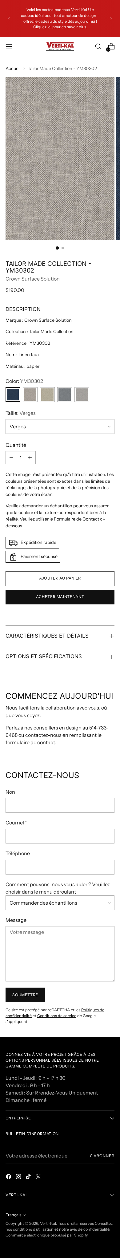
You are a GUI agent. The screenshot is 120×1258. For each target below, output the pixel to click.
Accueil (13, 68)
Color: (24, 381)
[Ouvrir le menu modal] (8, 46)
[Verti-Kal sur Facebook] (9, 1177)
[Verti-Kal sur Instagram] (19, 1177)
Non (10, 792)
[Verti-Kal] (60, 46)
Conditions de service (56, 1015)
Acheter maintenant (60, 596)
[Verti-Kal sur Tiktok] (29, 1177)
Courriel (16, 823)
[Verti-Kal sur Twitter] (38, 1177)
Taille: (21, 413)
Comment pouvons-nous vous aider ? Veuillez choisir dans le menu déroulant (58, 888)
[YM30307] (64, 394)
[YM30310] (81, 394)
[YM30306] (47, 394)
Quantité (16, 445)
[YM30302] (13, 394)
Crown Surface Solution (33, 279)
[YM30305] (30, 394)
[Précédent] (9, 18)
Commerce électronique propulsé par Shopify (47, 1235)
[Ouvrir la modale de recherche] (98, 46)
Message (16, 920)
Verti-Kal (48, 1223)
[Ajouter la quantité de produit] (29, 457)
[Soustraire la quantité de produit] (11, 457)
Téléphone (18, 853)
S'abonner (102, 1156)
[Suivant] (111, 18)
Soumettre (25, 995)
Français (13, 1215)
